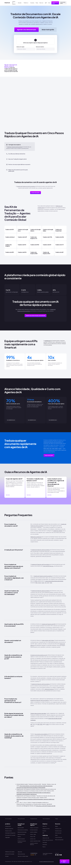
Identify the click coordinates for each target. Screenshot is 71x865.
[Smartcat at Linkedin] (57, 854)
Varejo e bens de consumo (48, 840)
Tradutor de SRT (47, 244)
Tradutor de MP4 (22, 252)
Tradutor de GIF (59, 252)
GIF (48, 582)
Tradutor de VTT (59, 244)
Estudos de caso (58, 830)
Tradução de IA (8, 826)
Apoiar (56, 835)
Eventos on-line (58, 828)
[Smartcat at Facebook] (55, 854)
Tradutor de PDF (9, 229)
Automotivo (45, 844)
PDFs (45, 448)
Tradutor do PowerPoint (58, 230)
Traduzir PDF (32, 836)
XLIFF (60, 448)
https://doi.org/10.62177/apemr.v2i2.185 (45, 805)
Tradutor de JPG (22, 244)
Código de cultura (46, 828)
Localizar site (32, 838)
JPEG (53, 448)
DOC (48, 448)
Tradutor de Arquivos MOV (46, 253)
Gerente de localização (22, 832)
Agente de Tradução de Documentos (14, 146)
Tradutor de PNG (34, 244)
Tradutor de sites (8, 830)
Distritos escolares (21, 838)
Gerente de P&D (21, 827)
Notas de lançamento (59, 839)
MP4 (38, 724)
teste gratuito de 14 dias (48, 640)
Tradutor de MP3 (9, 252)
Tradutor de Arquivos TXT (33, 237)
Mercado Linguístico (9, 828)
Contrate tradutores (34, 829)
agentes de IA (48, 340)
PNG (36, 582)
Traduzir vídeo (33, 834)
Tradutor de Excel (9, 237)
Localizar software (33, 832)
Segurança (20, 851)
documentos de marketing (41, 734)
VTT (34, 724)
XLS (50, 448)
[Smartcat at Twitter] (59, 854)
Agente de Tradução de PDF (49, 624)
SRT (31, 724)
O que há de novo (58, 837)
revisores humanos (49, 689)
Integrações (7, 837)
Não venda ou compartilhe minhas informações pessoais (46, 861)
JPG (51, 582)
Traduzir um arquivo (34, 827)
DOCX (39, 582)
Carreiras (44, 830)
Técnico (44, 846)
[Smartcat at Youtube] (61, 854)
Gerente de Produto (21, 834)
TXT (46, 582)
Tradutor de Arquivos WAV (33, 253)
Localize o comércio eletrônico (34, 844)
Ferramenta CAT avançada (10, 835)
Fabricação (45, 842)
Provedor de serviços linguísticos (22, 842)
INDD (56, 448)
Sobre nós (44, 826)
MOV (47, 724)
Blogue (56, 826)
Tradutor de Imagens (8, 245)
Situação (6, 856)
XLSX (43, 582)
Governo (19, 836)
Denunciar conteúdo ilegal (23, 856)
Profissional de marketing (23, 829)
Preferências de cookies (9, 851)
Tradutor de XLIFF (22, 237)
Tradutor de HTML (47, 237)
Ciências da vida (46, 837)
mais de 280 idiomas (48, 566)
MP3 (41, 724)
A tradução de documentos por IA (38, 655)
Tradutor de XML (59, 237)
